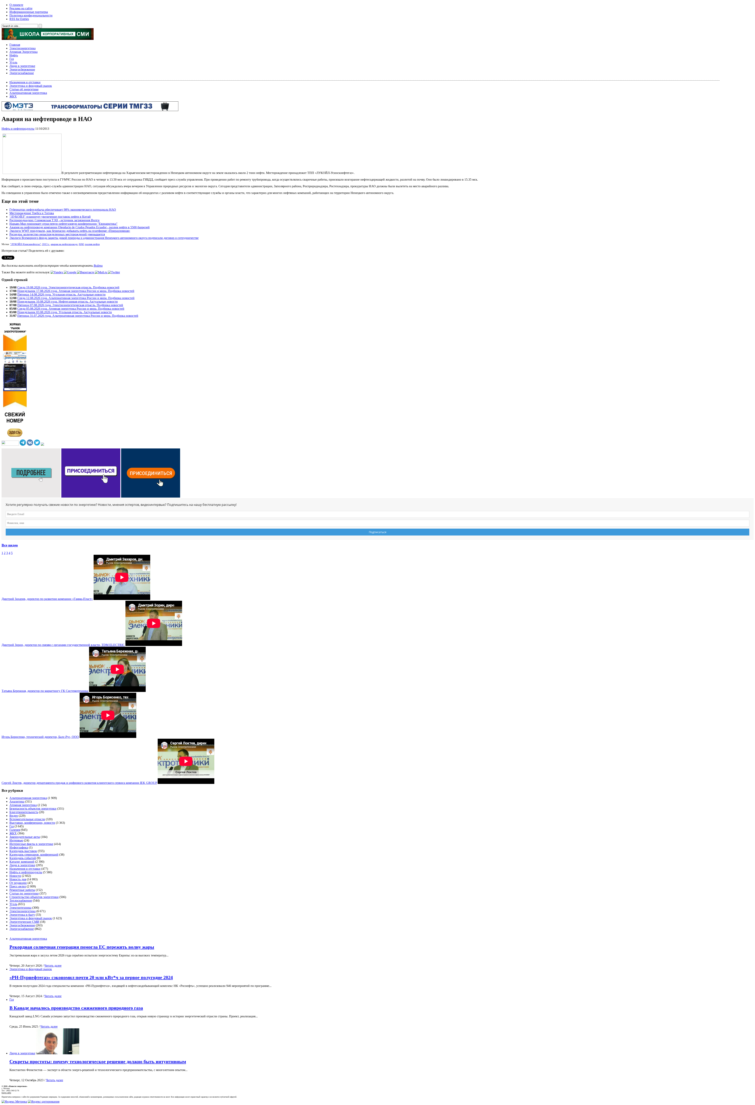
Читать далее (53, 965)
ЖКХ (13, 96)
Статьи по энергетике (24, 893)
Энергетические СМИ (24, 921)
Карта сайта (6, 1093)
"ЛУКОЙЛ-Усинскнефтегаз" (25, 244)
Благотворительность (23, 812)
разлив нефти (92, 244)
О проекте (16, 4)
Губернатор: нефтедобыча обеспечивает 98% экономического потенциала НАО (62, 209)
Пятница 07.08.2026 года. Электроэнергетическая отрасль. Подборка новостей (70, 305)
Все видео (10, 545)
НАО (81, 244)
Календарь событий (22, 858)
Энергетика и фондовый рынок (30, 85)
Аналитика (16, 801)
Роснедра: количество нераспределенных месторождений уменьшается (57, 234)
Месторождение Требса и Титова (31, 213)
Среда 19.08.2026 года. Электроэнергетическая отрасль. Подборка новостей (68, 287)
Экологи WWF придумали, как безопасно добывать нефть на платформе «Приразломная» (69, 230)
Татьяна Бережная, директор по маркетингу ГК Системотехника (45, 691)
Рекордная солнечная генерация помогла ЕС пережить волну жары (81, 947)
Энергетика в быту (22, 914)
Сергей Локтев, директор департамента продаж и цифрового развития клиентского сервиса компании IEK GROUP (79, 782)
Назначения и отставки (25, 82)
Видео (13, 815)
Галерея (14, 829)
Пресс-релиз (17, 886)
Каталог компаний (21, 861)
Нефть (13, 55)
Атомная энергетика (23, 805)
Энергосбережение (22, 69)
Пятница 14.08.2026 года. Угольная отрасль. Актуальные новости (61, 294)
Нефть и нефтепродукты (18, 128)
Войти (98, 265)
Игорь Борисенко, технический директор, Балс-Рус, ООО (40, 737)
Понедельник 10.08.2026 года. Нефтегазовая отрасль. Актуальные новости (67, 301)
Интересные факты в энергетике (31, 844)
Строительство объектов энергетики (34, 897)
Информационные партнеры (28, 12)
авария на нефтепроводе (64, 244)
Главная (14, 44)
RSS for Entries (19, 19)
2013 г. (46, 244)
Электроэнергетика (22, 48)
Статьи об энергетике (24, 89)
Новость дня (17, 879)
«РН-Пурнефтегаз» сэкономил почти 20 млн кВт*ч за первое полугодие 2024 (91, 977)
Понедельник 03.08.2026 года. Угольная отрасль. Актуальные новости (64, 312)
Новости (15, 875)
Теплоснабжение (20, 900)
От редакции (18, 883)
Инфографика (18, 847)
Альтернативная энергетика (28, 93)
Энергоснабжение (21, 73)
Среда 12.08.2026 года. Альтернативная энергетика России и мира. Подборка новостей (75, 298)
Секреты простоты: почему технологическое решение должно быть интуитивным (97, 1061)
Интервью (16, 840)
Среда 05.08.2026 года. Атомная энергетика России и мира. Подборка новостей (70, 308)
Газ (11, 59)
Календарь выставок (23, 851)
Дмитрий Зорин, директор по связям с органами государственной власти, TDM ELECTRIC (63, 645)
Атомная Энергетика (23, 51)
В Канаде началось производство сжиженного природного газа (76, 1007)
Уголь (13, 62)
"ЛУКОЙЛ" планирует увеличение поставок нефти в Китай (50, 216)
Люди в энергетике (22, 66)
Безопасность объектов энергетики (32, 808)
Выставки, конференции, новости (32, 822)
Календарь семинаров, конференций (33, 854)
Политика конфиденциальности (30, 15)
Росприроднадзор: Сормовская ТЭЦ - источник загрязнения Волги (54, 220)
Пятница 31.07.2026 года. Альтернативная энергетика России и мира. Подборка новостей (77, 315)
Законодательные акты (24, 837)
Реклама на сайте (20, 8)
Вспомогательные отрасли (27, 819)
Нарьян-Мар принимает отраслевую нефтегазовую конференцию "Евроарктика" (63, 223)
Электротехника (20, 907)
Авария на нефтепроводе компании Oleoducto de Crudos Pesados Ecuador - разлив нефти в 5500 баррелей (79, 227)
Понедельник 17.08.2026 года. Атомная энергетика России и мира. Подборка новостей (75, 291)
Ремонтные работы (22, 890)
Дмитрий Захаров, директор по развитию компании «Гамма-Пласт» (47, 599)
